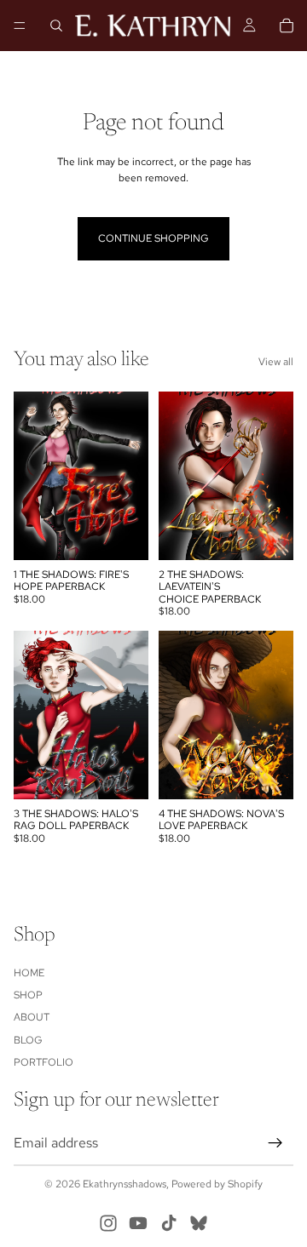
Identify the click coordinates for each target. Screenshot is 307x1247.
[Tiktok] (169, 1223)
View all (275, 362)
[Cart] (286, 25)
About (31, 1017)
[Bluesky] (198, 1223)
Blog (28, 1039)
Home (29, 972)
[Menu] (19, 25)
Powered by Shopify (217, 1184)
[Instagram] (108, 1223)
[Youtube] (138, 1223)
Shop (28, 995)
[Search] (56, 25)
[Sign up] (275, 1142)
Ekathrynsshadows (124, 1184)
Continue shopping (153, 238)
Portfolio (43, 1062)
